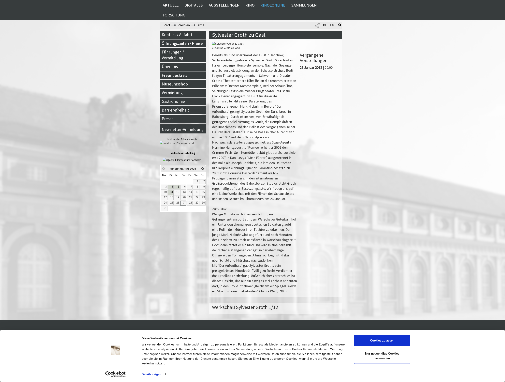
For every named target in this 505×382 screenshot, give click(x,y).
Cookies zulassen (382, 340)
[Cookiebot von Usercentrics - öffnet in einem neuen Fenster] (115, 374)
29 (196, 202)
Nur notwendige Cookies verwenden (382, 356)
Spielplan (183, 25)
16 (203, 192)
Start (166, 25)
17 (165, 197)
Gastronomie (173, 101)
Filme (200, 25)
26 (177, 202)
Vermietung (172, 92)
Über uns (170, 66)
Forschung (174, 15)
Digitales (193, 5)
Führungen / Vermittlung (173, 55)
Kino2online (273, 5)
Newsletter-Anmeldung (183, 129)
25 (171, 202)
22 (196, 197)
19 (177, 197)
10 (165, 192)
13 (184, 192)
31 (165, 208)
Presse (168, 118)
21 (190, 197)
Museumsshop (175, 84)
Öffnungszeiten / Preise (182, 43)
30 (203, 202)
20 (184, 197)
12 (177, 192)
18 (171, 197)
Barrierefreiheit (175, 110)
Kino (250, 5)
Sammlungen (304, 5)
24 (165, 202)
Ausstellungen (224, 5)
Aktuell (171, 5)
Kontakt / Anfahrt (177, 34)
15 (196, 192)
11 (171, 192)
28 (190, 202)
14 (190, 192)
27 (184, 202)
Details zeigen (151, 374)
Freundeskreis (174, 75)
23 (203, 197)
